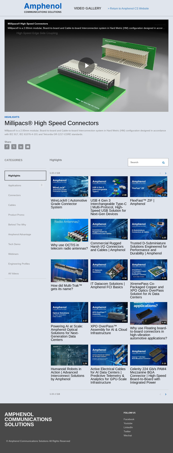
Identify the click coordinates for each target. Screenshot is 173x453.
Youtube (128, 423)
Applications (14, 185)
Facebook (129, 419)
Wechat (128, 435)
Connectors (14, 195)
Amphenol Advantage (19, 234)
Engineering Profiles (19, 263)
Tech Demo (14, 244)
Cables (12, 205)
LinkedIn (128, 427)
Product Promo (16, 214)
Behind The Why (17, 224)
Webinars (13, 254)
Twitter (127, 431)
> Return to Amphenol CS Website (128, 8)
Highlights (14, 175)
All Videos (13, 273)
